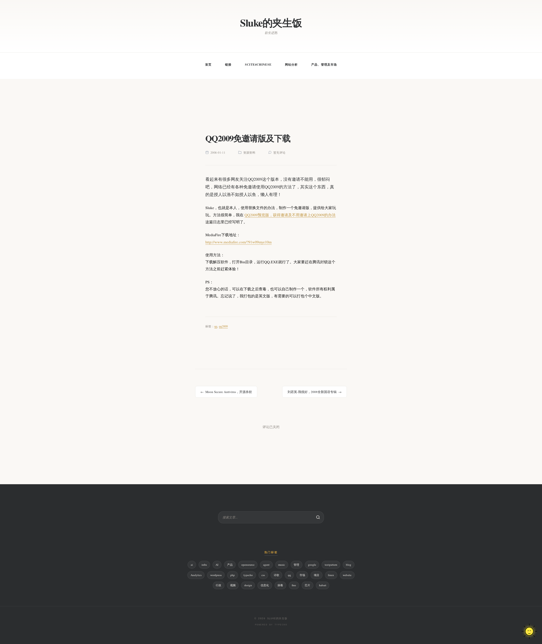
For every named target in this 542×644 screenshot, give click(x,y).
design (248, 585)
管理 (296, 565)
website (347, 575)
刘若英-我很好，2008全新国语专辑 (312, 392)
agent (266, 565)
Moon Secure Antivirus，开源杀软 (228, 392)
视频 (233, 585)
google (312, 565)
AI (217, 565)
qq (215, 326)
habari (322, 585)
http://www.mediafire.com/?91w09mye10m (238, 241)
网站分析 (291, 64)
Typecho (281, 624)
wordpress (216, 575)
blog (348, 565)
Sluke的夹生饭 (271, 22)
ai (192, 565)
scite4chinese (258, 64)
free (294, 585)
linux (331, 575)
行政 (218, 585)
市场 (302, 575)
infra (204, 565)
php (232, 575)
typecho (248, 575)
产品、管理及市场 (324, 64)
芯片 (307, 585)
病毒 (280, 585)
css (263, 575)
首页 (208, 64)
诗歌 (276, 575)
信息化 (265, 585)
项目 (316, 575)
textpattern (331, 565)
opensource (247, 565)
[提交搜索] (318, 517)
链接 (228, 64)
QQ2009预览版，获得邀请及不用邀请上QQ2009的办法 (290, 214)
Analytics (196, 575)
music (281, 565)
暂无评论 (279, 152)
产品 (230, 565)
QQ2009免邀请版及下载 (247, 138)
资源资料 (249, 152)
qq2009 (223, 326)
